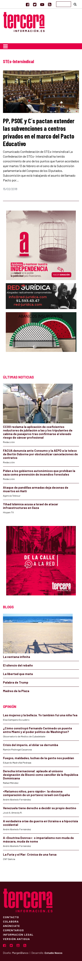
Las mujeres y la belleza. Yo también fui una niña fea (40, 715)
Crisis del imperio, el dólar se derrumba (30, 745)
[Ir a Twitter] (34, 4)
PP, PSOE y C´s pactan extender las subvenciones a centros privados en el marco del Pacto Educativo (38, 132)
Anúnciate (11, 925)
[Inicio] (24, 21)
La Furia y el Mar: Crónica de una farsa (30, 854)
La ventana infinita (16, 657)
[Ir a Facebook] (27, 4)
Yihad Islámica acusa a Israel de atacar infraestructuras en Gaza (30, 505)
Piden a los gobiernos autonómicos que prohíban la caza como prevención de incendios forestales (39, 472)
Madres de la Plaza (16, 691)
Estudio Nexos (53, 952)
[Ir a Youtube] (42, 4)
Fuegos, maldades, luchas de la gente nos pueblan (38, 758)
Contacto (11, 917)
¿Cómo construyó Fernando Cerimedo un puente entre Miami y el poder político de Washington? (37, 730)
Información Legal (18, 934)
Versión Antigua (16, 938)
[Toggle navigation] (5, 46)
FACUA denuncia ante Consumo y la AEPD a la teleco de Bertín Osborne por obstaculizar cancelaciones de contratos (40, 454)
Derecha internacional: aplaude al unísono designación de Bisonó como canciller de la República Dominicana (40, 774)
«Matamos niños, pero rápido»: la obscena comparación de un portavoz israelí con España (36, 793)
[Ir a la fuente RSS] (49, 4)
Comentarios (13, 930)
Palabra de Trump (15, 682)
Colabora (11, 921)
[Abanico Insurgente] (41, 340)
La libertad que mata (18, 674)
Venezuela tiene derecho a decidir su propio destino (39, 808)
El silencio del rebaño (18, 665)
